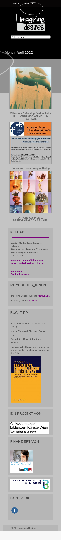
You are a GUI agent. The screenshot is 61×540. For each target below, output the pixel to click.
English (29, 3)
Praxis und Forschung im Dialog (30, 168)
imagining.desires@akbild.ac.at (27, 260)
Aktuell (17, 3)
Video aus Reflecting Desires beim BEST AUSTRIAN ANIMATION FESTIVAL (30, 116)
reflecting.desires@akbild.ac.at (27, 263)
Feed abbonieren (20, 274)
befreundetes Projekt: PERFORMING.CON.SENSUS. (30, 219)
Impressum (16, 271)
